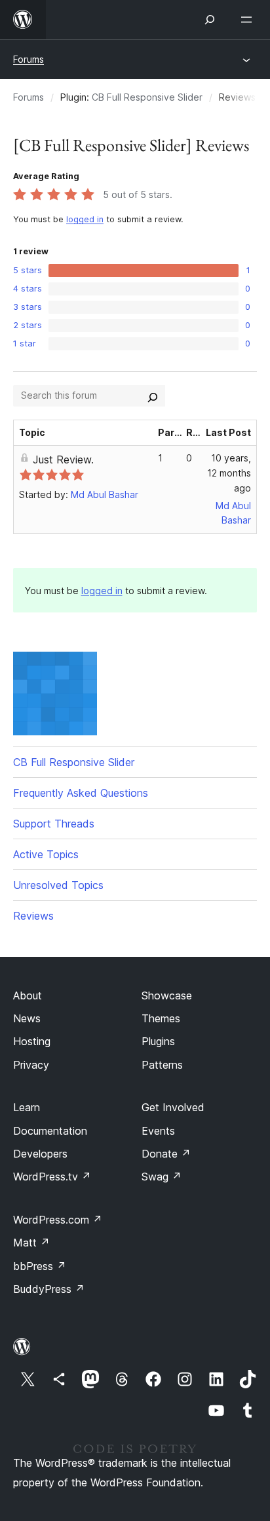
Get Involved (173, 1107)
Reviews (33, 915)
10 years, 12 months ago (229, 472)
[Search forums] (152, 395)
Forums (28, 59)
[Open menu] (249, 19)
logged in (85, 219)
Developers (40, 1153)
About (27, 995)
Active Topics (46, 854)
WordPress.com (57, 1219)
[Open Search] (209, 19)
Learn (26, 1107)
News (27, 1018)
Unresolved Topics (58, 885)
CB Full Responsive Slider (147, 97)
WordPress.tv (52, 1176)
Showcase (167, 995)
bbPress (39, 1266)
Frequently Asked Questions (80, 792)
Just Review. (63, 459)
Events (158, 1130)
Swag (162, 1176)
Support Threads (53, 823)
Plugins (158, 1041)
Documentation (50, 1130)
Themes (161, 1018)
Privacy (31, 1064)
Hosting (31, 1041)
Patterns (162, 1064)
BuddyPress (49, 1288)
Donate (166, 1153)
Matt (31, 1242)
